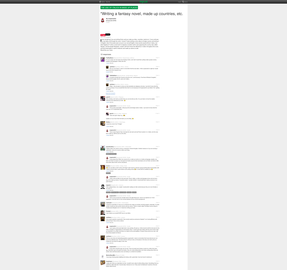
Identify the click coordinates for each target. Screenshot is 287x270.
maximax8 (108, 202)
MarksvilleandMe (110, 255)
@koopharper (115, 261)
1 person (108, 63)
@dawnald (116, 58)
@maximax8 (114, 202)
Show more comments (110, 93)
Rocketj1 (108, 211)
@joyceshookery (117, 146)
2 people (108, 71)
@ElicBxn (112, 122)
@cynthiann (117, 66)
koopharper (109, 261)
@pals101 (112, 97)
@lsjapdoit (113, 185)
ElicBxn (108, 122)
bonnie (108, 166)
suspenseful (112, 19)
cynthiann (112, 66)
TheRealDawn (109, 58)
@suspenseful (109, 20)
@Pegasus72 (118, 255)
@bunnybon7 (113, 166)
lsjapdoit (108, 185)
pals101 (108, 97)
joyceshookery (110, 146)
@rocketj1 (113, 211)
